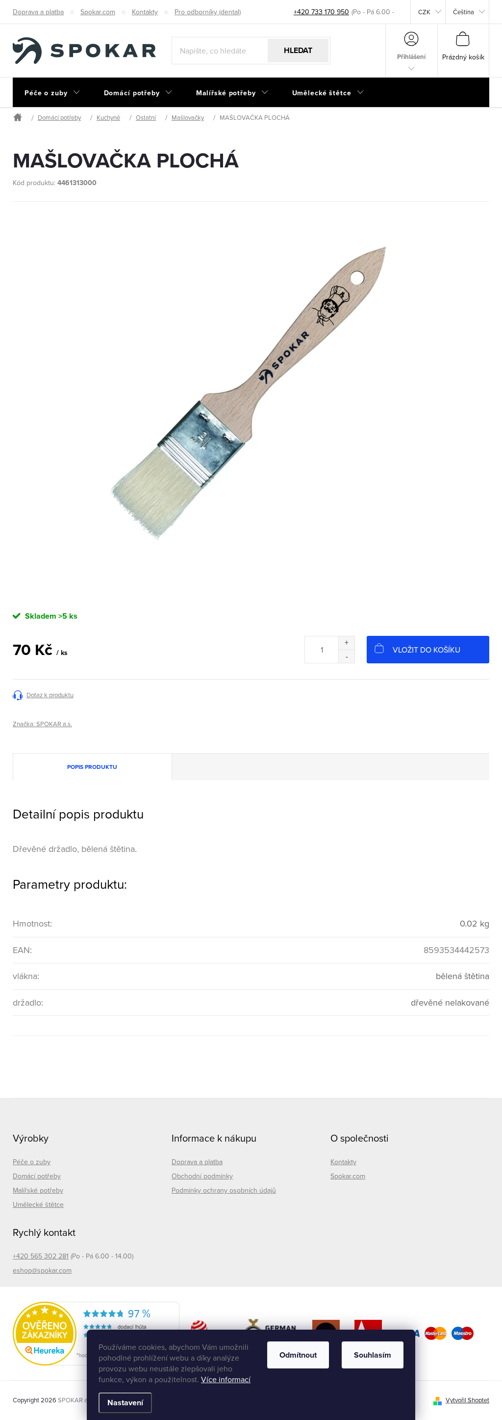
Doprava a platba (38, 12)
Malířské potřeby (38, 1190)
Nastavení (125, 1402)
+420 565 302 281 (41, 1256)
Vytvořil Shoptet (467, 1399)
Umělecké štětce (38, 1204)
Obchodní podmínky (202, 1176)
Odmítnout (298, 1355)
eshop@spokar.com (42, 1270)
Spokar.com (97, 12)
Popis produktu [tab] (92, 767)
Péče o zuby (31, 1162)
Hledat (298, 50)
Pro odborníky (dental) (208, 12)
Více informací (226, 1379)
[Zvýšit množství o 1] (346, 643)
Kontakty (145, 12)
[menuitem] (52, 93)
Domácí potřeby (37, 1176)
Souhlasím (372, 1355)
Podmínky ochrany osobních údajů (224, 1190)
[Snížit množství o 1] (346, 656)
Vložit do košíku (426, 649)
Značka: (42, 723)
